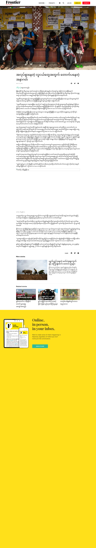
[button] (71, 83)
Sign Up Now (40, 346)
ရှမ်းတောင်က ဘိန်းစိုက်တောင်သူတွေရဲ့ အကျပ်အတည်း (23, 303)
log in (69, 3)
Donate (86, 3)
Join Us (77, 3)
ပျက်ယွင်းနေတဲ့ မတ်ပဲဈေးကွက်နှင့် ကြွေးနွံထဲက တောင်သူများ (62, 262)
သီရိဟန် (18, 88)
